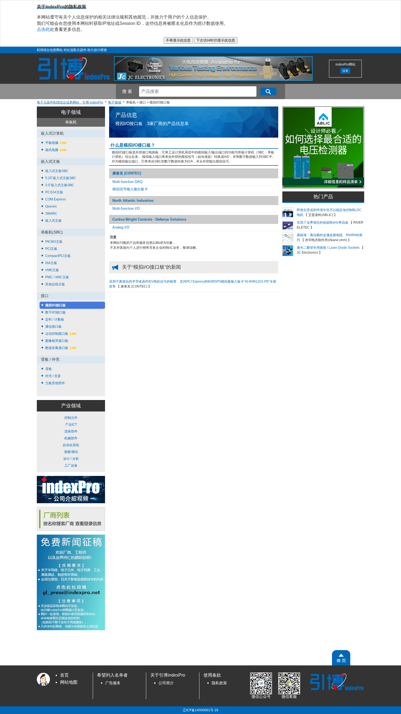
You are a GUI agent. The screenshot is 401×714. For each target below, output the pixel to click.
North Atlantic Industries (133, 201)
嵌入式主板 (53, 221)
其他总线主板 (55, 284)
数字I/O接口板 (55, 312)
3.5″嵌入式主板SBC (59, 185)
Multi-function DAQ (127, 182)
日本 (345, 70)
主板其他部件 (55, 383)
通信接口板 (53, 326)
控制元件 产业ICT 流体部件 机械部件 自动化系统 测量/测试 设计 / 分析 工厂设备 (71, 441)
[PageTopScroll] (341, 657)
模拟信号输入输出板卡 (130, 189)
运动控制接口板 (60, 334)
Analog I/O (120, 227)
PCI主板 (51, 249)
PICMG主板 (53, 242)
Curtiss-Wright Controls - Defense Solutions (149, 219)
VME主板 (52, 270)
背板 (48, 369)
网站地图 (68, 682)
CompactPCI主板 (58, 256)
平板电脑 (55, 143)
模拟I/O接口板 (55, 305)
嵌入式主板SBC (56, 171)
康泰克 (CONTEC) (126, 173)
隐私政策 (219, 683)
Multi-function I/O (126, 208)
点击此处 (45, 29)
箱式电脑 (55, 150)
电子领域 (71, 112)
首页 (64, 675)
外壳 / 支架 (53, 376)
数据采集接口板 (60, 348)
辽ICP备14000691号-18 (200, 710)
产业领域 (71, 405)
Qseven (51, 206)
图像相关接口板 (56, 341)
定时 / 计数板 (54, 319)
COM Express (55, 199)
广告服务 (113, 683)
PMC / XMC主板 (57, 277)
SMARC (51, 213)
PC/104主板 (54, 192)
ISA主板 (51, 263)
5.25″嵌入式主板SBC (60, 178)
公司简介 (166, 683)
